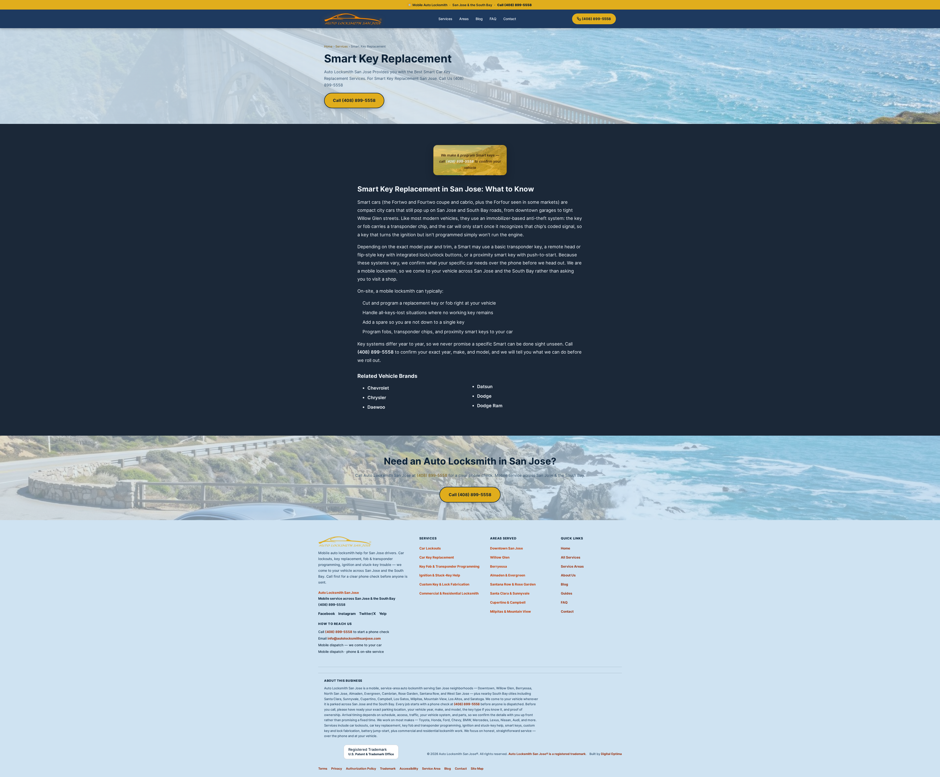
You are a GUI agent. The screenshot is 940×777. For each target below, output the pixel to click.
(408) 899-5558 (596, 19)
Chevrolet (378, 388)
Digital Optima (611, 754)
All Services (570, 557)
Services (445, 19)
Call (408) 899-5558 (354, 100)
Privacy (336, 768)
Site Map (477, 768)
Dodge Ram (490, 405)
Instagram (347, 613)
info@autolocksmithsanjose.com (354, 638)
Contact (509, 19)
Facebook (326, 613)
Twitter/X (367, 613)
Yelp (383, 613)
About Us (568, 575)
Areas (464, 19)
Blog (479, 19)
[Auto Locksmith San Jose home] (353, 19)
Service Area (431, 768)
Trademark (388, 768)
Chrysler (376, 397)
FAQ (493, 19)
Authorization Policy (361, 768)
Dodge (484, 396)
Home (328, 46)
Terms (322, 768)
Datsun (485, 386)
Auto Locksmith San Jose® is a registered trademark (547, 754)
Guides (566, 593)
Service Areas (572, 566)
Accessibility (409, 768)
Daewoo (376, 407)
